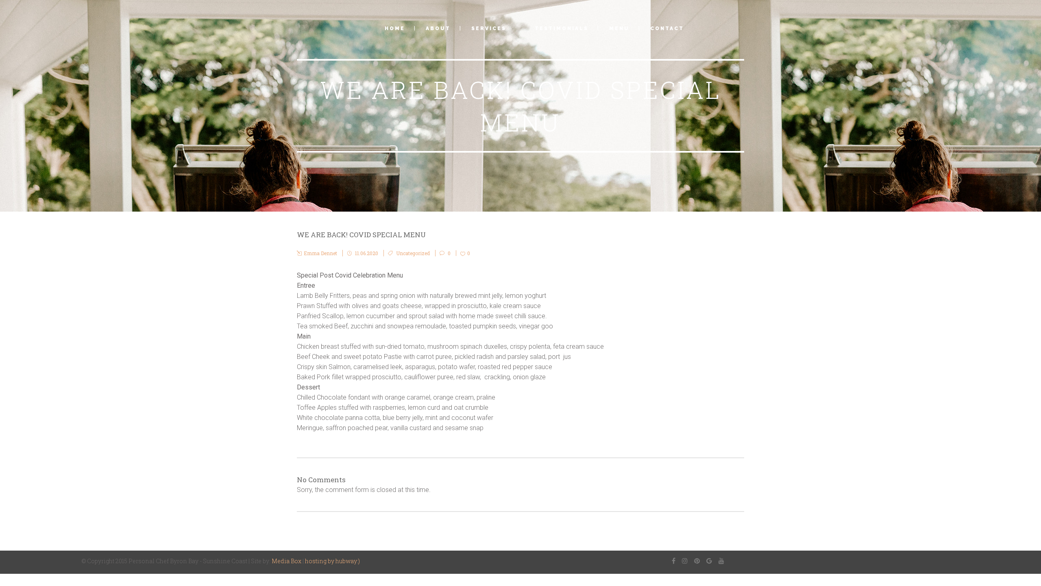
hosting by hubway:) (332, 561)
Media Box (286, 561)
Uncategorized (413, 253)
